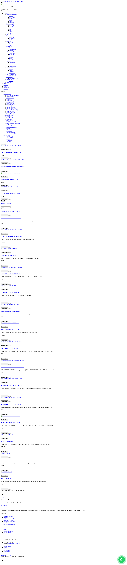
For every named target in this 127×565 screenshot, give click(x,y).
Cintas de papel (10, 51)
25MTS (11, 69)
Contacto (6, 89)
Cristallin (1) (9, 119)
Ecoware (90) (9, 140)
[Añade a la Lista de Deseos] (9, 158)
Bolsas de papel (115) (11, 96)
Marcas (5, 86)
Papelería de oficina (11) (12, 110)
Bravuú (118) (9, 136)
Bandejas (8, 41)
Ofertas (5, 548)
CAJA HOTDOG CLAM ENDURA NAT (11, 274)
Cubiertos (8, 61)
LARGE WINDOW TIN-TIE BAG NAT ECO (12, 367)
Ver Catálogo (4, 505)
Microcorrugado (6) (11, 133)
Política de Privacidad (9, 518)
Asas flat (11, 26)
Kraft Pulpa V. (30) (10, 132)
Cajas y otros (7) (10, 102)
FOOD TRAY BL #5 (6, 460)
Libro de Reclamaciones (9, 524)
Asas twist (11, 28)
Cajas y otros (9, 46)
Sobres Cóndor (9, 79)
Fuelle (10, 30)
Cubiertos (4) (9, 106)
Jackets (11, 21)
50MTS (11, 70)
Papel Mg (11, 81)
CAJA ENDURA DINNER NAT (9, 255)
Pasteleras (11, 50)
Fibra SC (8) (9, 131)
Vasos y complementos (11, 14)
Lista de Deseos (7, 532)
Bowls (7, 35)
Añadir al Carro (4, 149)
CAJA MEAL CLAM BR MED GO (10, 292)
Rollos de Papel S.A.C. (6, 555)
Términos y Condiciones (9, 521)
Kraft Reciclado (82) (11, 121)
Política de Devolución (9, 520)
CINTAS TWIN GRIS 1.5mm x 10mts (10, 193)
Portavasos (11, 22)
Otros (10, 45)
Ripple (10, 18)
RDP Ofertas (9, 34)
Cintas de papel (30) (11, 103)
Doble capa (12, 17)
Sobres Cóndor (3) (10, 112)
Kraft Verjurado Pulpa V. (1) (13, 123)
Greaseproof (12, 65)
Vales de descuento (8, 546)
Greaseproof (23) (10, 120)
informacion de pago (8, 516)
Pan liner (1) (9, 125)
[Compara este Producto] (10, 158)
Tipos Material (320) (8, 115)
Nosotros (6, 85)
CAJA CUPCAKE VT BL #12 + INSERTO (11, 236)
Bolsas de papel (10, 24)
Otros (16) (8, 141)
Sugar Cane (12, 62)
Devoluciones (7, 550)
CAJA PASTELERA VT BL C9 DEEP (10, 311)
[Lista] (2, 200)
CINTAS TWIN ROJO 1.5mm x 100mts (11, 152)
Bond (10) (8, 116)
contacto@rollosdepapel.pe (13, 543)
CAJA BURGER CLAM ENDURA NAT (11, 218)
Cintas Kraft (12, 73)
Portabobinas (9, 77)
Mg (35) (8, 124)
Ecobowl (11, 37)
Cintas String (12, 53)
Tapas (10, 20)
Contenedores (9, 55)
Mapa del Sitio (7, 551)
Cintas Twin (12, 54)
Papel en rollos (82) (11, 108)
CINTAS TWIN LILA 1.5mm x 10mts (10, 179)
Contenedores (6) (10, 104)
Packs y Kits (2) (10, 113)
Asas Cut (11, 25)
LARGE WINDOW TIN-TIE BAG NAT (11, 348)
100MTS (11, 71)
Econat (11, 42)
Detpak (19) (9, 139)
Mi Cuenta (6, 529)
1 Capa (11, 16)
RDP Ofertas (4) (10, 98)
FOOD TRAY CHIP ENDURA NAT (10, 329)
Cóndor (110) (9, 137)
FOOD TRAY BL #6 (6, 478)
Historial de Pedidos (8, 531)
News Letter (6, 533)
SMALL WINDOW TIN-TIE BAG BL (10, 422)
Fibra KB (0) (9, 129)
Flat (10, 29)
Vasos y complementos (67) (12, 95)
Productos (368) (7, 94)
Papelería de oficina (11, 74)
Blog (5, 83)
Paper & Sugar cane (14, 59)
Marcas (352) (7, 135)
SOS (10, 32)
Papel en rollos (9, 67)
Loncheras (11, 47)
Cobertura (6, 522)
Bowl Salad (12, 38)
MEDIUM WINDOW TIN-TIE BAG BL (11, 404)
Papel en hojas (9, 63)
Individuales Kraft (13, 66)
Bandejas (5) (9, 100)
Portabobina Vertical (14, 78)
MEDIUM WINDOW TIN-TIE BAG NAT (11, 385)
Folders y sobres (13, 75)
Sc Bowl (11, 39)
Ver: (1, 208)
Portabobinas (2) (10, 111)
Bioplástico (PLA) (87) (11, 127)
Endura (11, 43)
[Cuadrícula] (4, 200)
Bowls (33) (9, 99)
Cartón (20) (9, 128)
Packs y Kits (9, 82)
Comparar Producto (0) (6, 203)
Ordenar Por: (4, 205)
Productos (6, 13)
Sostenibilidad (7, 87)
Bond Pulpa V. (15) (11, 117)
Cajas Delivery (12, 49)
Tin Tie (11, 33)
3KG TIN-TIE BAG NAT (7, 441)
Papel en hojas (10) (10, 107)
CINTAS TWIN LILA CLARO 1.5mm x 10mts (12, 166)
